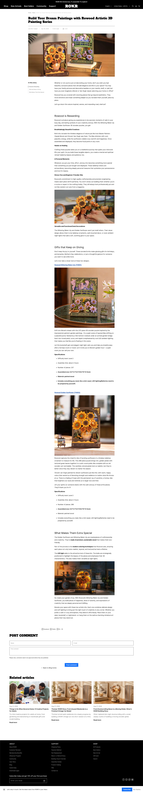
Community (41, 6)
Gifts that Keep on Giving (35, 89)
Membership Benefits (15, 753)
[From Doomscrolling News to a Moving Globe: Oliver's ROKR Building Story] (114, 692)
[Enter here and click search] (132, 6)
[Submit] (44, 780)
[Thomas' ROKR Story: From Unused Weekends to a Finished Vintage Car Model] (71, 692)
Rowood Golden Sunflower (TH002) (67, 392)
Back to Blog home (49, 668)
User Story (12, 762)
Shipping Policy (55, 747)
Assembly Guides (56, 762)
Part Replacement (56, 753)
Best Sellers (29, 6)
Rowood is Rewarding (34, 86)
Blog (10, 765)
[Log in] (136, 6)
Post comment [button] (71, 665)
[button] (132, 6)
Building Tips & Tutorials (58, 759)
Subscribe (127, 789)
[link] (71, 2)
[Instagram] (126, 780)
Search (95, 759)
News (33, 12)
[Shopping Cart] (139, 6)
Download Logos (14, 770)
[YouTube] (132, 780)
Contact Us (54, 770)
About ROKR (13, 747)
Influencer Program (15, 756)
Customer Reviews (15, 750)
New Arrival (96, 753)
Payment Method (56, 750)
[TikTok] (129, 780)
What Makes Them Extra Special (36, 92)
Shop (6, 6)
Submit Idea (12, 768)
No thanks (137, 789)
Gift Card (96, 756)
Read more (13, 722)
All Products (96, 747)
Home (29, 12)
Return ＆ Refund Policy (58, 756)
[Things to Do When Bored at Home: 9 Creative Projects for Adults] (29, 692)
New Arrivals (16, 6)
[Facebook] (123, 780)
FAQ (52, 768)
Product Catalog (56, 765)
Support (52, 6)
